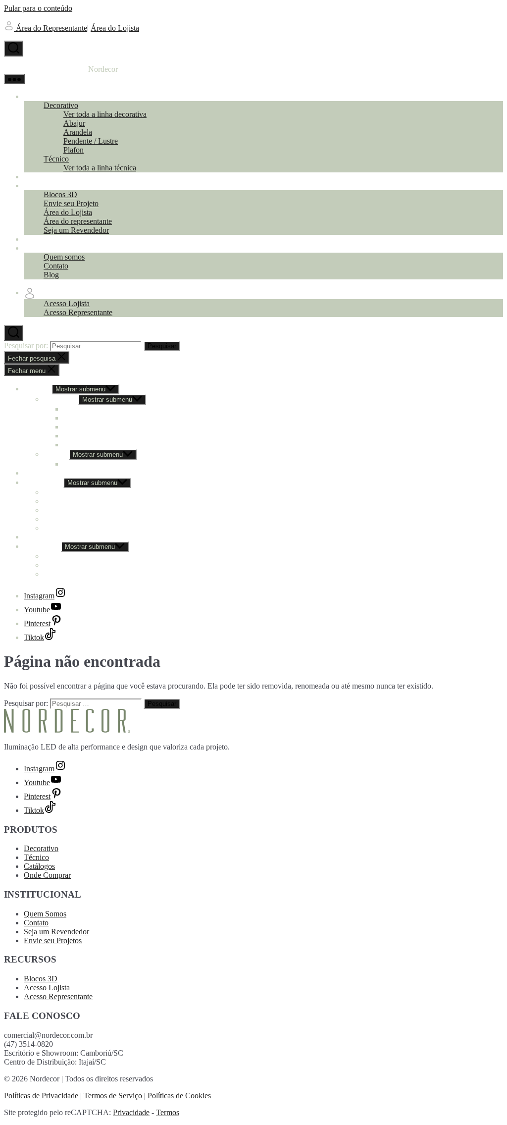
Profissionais (43, 185)
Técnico (56, 159)
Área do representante (78, 221)
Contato (56, 266)
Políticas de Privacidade (41, 1095)
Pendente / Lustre (90, 141)
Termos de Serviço (113, 1095)
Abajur (74, 123)
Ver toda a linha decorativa (105, 114)
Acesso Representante (78, 312)
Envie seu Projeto (71, 203)
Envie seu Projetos (53, 940)
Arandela (77, 132)
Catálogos (39, 866)
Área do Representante (50, 28)
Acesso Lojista (67, 303)
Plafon (73, 150)
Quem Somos (45, 914)
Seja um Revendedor (76, 230)
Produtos (37, 96)
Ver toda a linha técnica (99, 167)
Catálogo (38, 176)
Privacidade (131, 1112)
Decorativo (61, 105)
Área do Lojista (115, 28)
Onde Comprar (47, 239)
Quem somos (64, 257)
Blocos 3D (60, 194)
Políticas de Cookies (179, 1095)
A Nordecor (42, 248)
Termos (167, 1112)
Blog (51, 274)
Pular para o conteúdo (38, 8)
